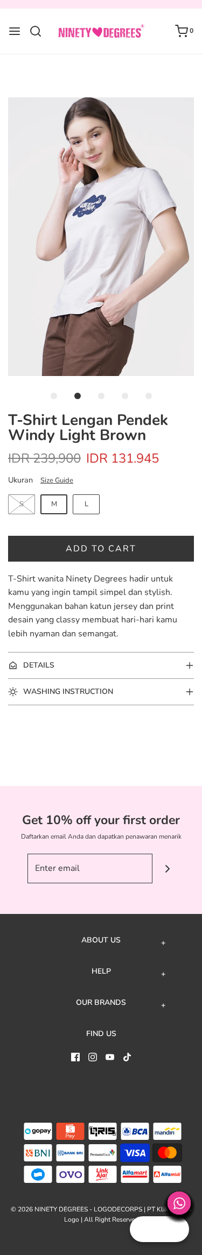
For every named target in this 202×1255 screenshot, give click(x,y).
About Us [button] (101, 940)
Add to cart (101, 549)
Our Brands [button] (101, 1003)
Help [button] (101, 971)
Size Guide (56, 480)
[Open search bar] (39, 31)
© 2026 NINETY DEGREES (49, 1209)
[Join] (167, 868)
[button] (101, 236)
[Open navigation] (14, 31)
